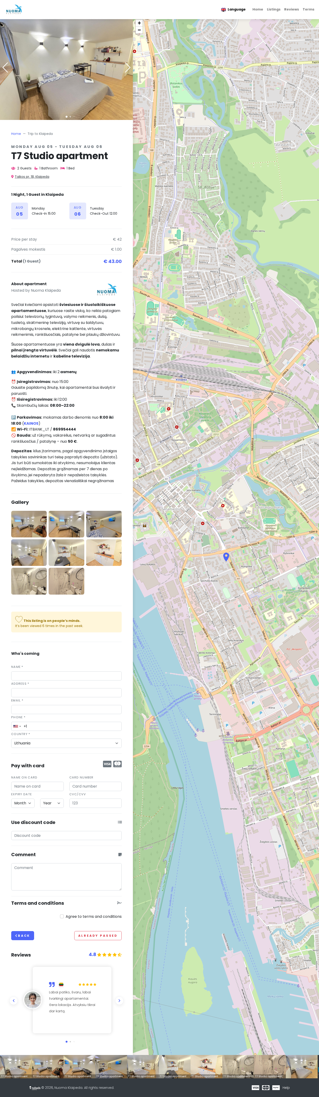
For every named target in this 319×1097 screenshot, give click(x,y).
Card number (81, 777)
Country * (20, 734)
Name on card (24, 777)
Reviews (291, 9)
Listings (273, 9)
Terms (308, 9)
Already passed (98, 936)
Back (24, 936)
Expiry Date (21, 794)
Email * (17, 700)
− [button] (139, 30)
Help (286, 1087)
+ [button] (139, 23)
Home (257, 9)
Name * (17, 667)
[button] (66, 117)
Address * (20, 684)
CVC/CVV (77, 794)
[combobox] (16, 726)
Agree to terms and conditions (94, 916)
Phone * (18, 717)
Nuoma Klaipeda (46, 290)
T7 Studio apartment (14, 1076)
